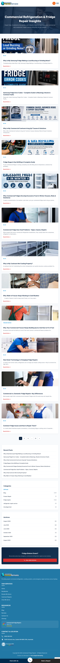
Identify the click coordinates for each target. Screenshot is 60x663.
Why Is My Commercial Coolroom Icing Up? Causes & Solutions (24, 128)
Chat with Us (14, 661)
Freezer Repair (7, 496)
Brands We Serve (6, 594)
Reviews (4, 613)
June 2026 (6, 528)
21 (35, 438)
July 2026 (6, 525)
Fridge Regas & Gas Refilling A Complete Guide (19, 162)
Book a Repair (46, 661)
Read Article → (7, 66)
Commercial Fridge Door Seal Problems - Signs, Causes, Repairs (21, 469)
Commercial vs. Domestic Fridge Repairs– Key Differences (23, 393)
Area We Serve (6, 600)
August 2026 (7, 521)
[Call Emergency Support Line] (30, 660)
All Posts (6, 489)
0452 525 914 (8, 636)
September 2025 (8, 536)
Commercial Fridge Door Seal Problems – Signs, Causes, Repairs (25, 230)
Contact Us (5, 616)
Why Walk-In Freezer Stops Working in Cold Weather (21, 295)
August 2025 (7, 540)
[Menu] (57, 3)
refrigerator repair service (10, 503)
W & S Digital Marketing (37, 655)
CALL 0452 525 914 (31, 560)
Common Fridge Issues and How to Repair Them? (19, 426)
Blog (5, 492)
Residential (5, 591)
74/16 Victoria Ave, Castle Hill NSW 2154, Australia (18, 639)
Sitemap (4, 618)
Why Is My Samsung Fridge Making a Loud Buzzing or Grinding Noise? (26, 60)
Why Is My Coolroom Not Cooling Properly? (18, 263)
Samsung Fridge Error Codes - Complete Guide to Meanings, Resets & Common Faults (26, 457)
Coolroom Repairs (7, 597)
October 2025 (7, 532)
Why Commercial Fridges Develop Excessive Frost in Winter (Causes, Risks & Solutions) (27, 466)
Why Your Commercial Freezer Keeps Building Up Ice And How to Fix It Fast (28, 328)
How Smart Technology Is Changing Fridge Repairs (20, 360)
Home (3, 588)
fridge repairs (7, 500)
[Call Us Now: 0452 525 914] (54, 3)
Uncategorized (7, 507)
